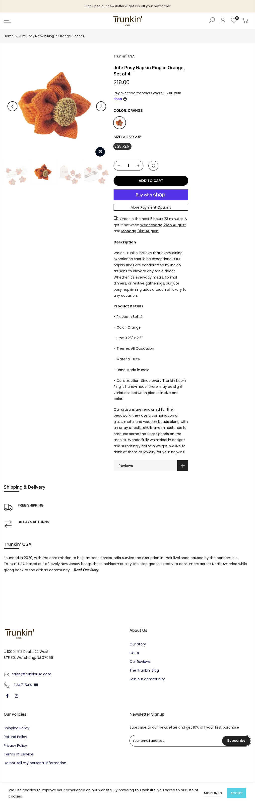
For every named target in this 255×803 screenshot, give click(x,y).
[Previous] (12, 106)
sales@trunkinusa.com (31, 674)
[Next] (101, 106)
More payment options (151, 207)
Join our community (147, 679)
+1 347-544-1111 (25, 685)
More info (213, 793)
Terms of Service (18, 754)
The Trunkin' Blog (144, 670)
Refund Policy (15, 736)
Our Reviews (140, 661)
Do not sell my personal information (35, 762)
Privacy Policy (15, 745)
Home (9, 36)
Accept (237, 793)
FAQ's (134, 652)
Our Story (137, 644)
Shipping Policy (16, 728)
